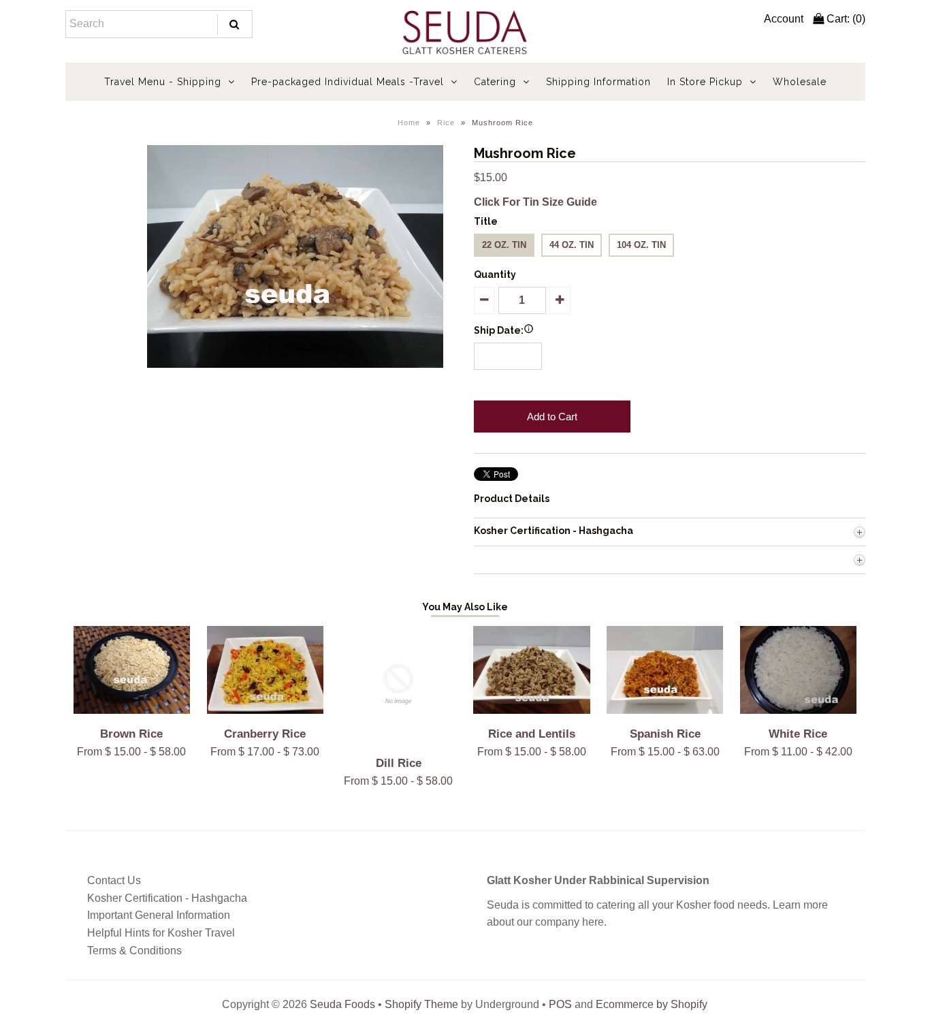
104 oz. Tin (641, 245)
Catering (495, 81)
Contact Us (114, 880)
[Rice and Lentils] (531, 710)
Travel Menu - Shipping (162, 81)
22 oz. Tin (504, 245)
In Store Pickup (705, 81)
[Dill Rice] (398, 738)
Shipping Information (598, 81)
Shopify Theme (421, 1004)
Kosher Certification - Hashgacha (167, 898)
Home (409, 123)
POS (560, 1004)
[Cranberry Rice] (265, 710)
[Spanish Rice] (665, 710)
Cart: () (844, 19)
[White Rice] (798, 710)
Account (783, 19)
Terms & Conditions (134, 950)
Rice (446, 123)
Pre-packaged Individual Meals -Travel (347, 81)
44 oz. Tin (571, 245)
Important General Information (158, 915)
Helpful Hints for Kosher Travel (161, 933)
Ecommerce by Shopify (651, 1004)
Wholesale (800, 81)
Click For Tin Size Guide (535, 202)
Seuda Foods (342, 1004)
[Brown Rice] (132, 710)
